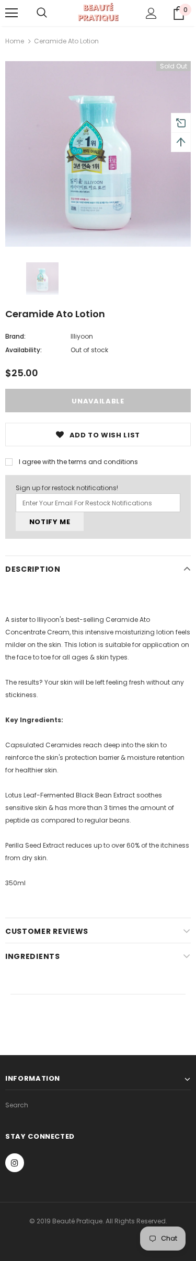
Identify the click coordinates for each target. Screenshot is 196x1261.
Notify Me (50, 522)
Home (14, 41)
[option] (98, 154)
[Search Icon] (42, 13)
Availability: (23, 349)
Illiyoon (82, 336)
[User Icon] (151, 13)
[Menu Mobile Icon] (11, 13)
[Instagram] (14, 1162)
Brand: (15, 336)
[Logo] (98, 12)
